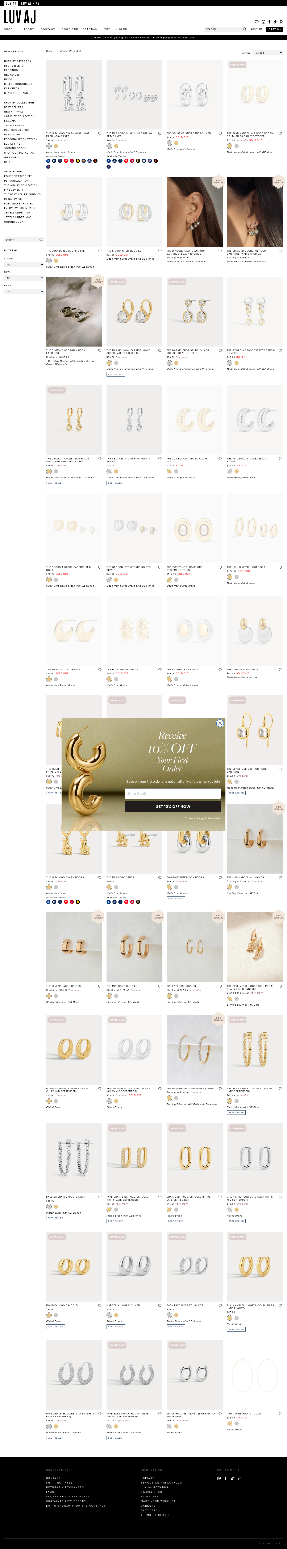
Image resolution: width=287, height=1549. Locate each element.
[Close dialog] (220, 723)
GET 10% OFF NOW (172, 806)
